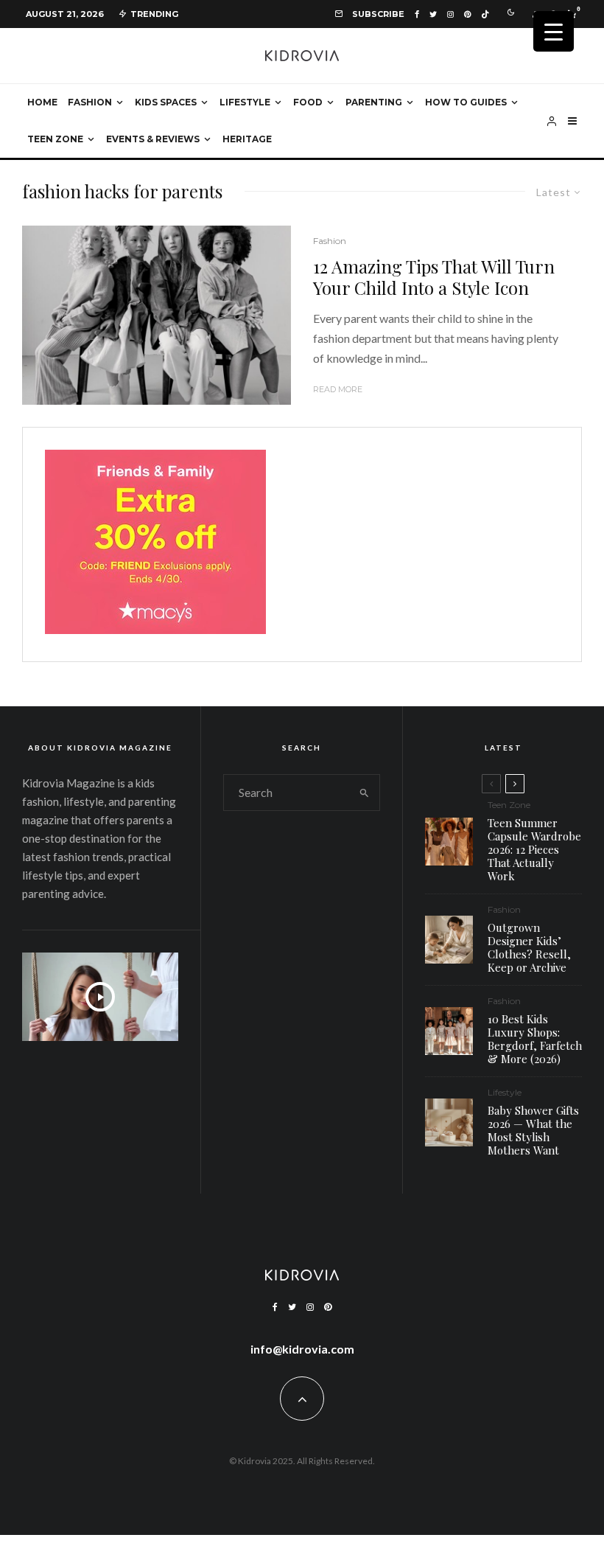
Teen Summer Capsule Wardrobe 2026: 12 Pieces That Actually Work (534, 849)
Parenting (373, 102)
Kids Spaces (166, 102)
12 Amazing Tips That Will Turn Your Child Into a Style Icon (434, 277)
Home (42, 102)
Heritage (247, 138)
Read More (337, 389)
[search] (364, 792)
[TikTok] (485, 14)
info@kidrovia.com (302, 1349)
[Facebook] (417, 14)
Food (308, 102)
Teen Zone (55, 138)
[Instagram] (450, 14)
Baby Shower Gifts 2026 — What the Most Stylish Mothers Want (533, 1130)
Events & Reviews (153, 138)
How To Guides (466, 102)
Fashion (90, 102)
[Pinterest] (467, 14)
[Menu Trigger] (553, 31)
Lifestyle (245, 102)
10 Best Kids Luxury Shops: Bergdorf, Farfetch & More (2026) (535, 1038)
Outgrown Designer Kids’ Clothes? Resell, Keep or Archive (529, 947)
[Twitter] (433, 14)
